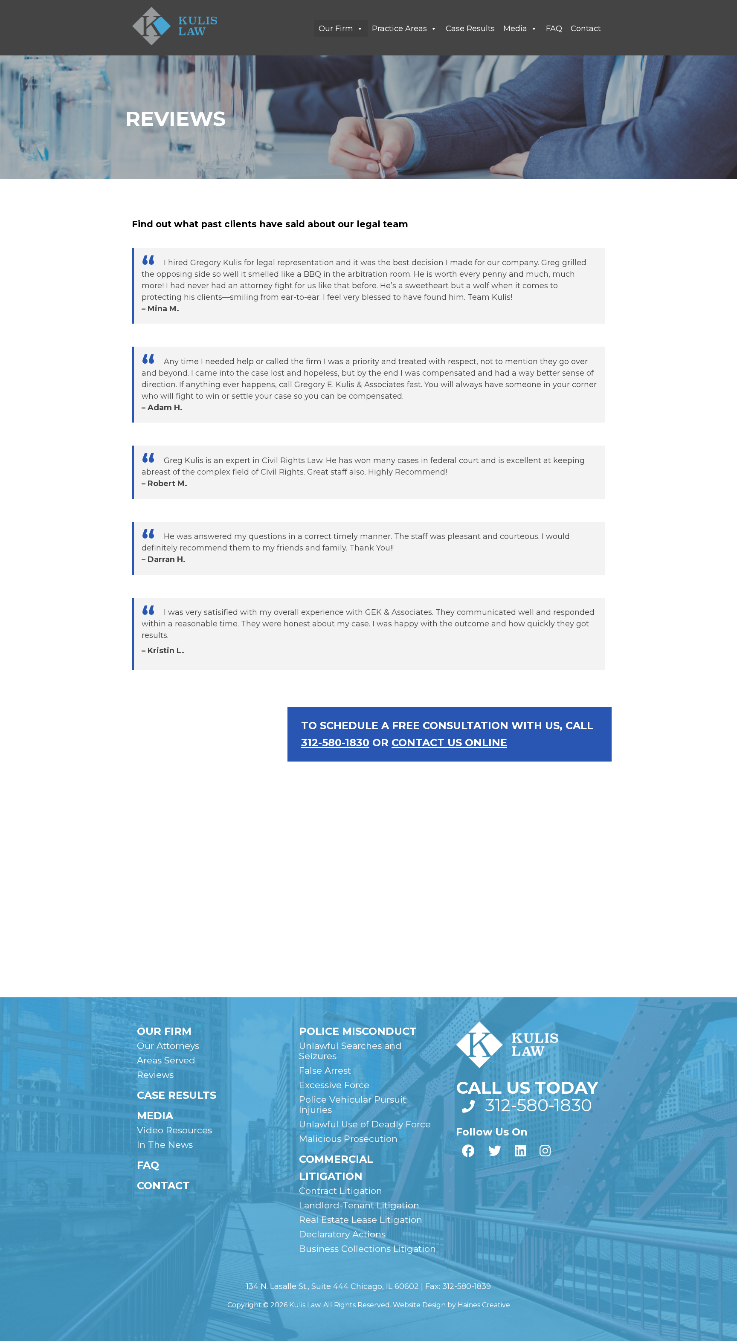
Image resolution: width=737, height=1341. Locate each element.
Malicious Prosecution (348, 1138)
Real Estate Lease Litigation (360, 1219)
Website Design (419, 1305)
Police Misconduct (358, 1031)
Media (515, 28)
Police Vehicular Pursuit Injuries (352, 1104)
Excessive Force (334, 1085)
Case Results (470, 28)
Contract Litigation (340, 1190)
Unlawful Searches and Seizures (350, 1050)
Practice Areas (399, 28)
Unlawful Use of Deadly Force (365, 1124)
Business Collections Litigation (367, 1248)
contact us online (449, 742)
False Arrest (325, 1070)
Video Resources (174, 1130)
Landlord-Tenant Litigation (359, 1205)
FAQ (554, 28)
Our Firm (336, 28)
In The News (165, 1144)
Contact (586, 28)
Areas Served (166, 1060)
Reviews (155, 1074)
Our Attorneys (168, 1045)
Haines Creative (484, 1305)
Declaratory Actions (342, 1234)
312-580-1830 (335, 742)
